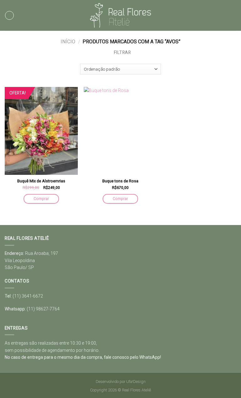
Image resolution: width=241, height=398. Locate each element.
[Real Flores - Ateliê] (120, 15)
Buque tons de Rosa (120, 181)
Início (68, 42)
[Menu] (9, 15)
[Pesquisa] (234, 15)
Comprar (41, 198)
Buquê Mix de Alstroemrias (41, 181)
